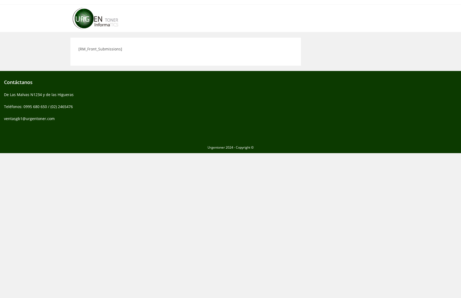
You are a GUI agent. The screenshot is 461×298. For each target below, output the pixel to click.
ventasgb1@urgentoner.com (29, 118)
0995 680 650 (35, 106)
